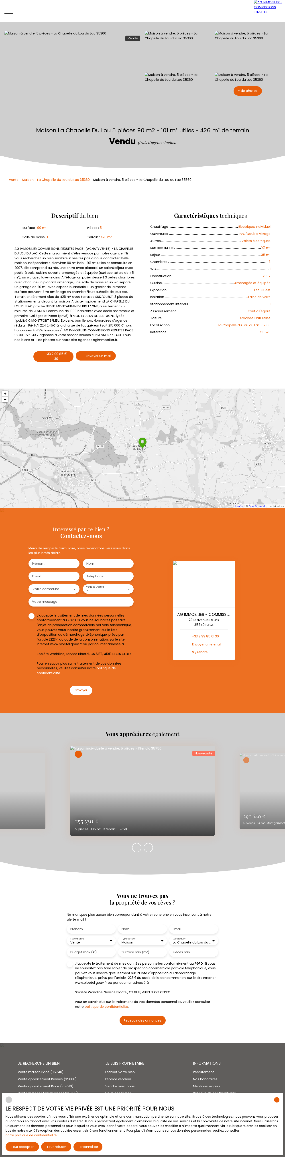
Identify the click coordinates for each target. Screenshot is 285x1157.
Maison (28, 179)
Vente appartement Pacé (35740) (45, 1086)
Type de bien (128, 938)
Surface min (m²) (135, 952)
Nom (90, 564)
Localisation (179, 938)
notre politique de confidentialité (31, 1135)
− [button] (5, 399)
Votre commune (46, 589)
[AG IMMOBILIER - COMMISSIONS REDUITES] (269, 11)
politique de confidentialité (106, 1006)
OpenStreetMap (258, 506)
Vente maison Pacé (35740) (41, 1072)
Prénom (38, 564)
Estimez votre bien (120, 1072)
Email (36, 576)
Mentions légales (206, 1086)
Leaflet (239, 506)
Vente (13, 179)
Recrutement (203, 1072)
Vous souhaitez (95, 587)
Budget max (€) (83, 952)
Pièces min (181, 952)
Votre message (44, 602)
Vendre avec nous (120, 1086)
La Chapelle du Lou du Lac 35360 (63, 179)
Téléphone (95, 576)
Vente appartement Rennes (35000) (47, 1079)
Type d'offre (77, 938)
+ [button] (5, 393)
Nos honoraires (205, 1079)
